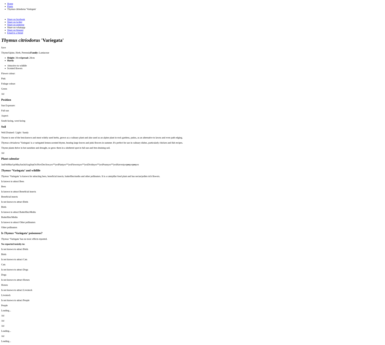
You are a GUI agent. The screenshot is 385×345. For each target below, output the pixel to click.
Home (10, 3)
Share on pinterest (15, 24)
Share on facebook (16, 19)
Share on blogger (15, 30)
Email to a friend (15, 33)
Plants (10, 6)
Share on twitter (14, 22)
